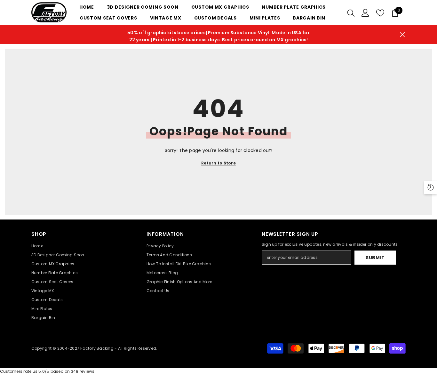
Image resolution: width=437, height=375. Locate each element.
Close (402, 34)
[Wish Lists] (380, 13)
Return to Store (218, 163)
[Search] (351, 13)
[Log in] (365, 13)
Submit (375, 257)
